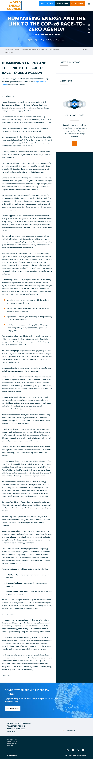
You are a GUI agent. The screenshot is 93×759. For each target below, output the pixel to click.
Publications (47, 4)
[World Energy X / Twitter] (77, 750)
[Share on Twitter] (90, 29)
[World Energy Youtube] (83, 750)
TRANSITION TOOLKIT (16, 726)
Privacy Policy (12, 740)
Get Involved (77, 4)
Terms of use (11, 744)
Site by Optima (12, 755)
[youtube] (90, 33)
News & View (62, 4)
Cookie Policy (12, 742)
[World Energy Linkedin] (72, 750)
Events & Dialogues (16, 729)
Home (7, 49)
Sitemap (10, 746)
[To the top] (67, 730)
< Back (85, 49)
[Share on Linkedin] (90, 25)
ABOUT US (11, 731)
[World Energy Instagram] (67, 750)
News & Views (15, 49)
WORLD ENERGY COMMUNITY (19, 723)
